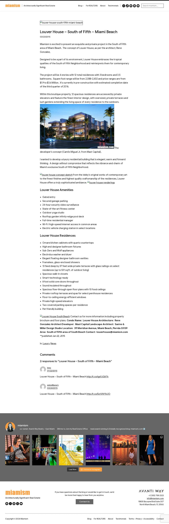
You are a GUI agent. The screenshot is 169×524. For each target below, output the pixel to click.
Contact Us (84, 502)
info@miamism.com (155, 498)
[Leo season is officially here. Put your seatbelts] (125, 450)
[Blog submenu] (82, 5)
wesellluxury (53, 385)
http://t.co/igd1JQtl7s (97, 376)
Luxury (46, 343)
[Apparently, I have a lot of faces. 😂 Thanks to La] (17, 450)
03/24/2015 (52, 388)
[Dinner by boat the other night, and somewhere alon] (44, 450)
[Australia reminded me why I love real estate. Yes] (151, 450)
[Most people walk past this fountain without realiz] (98, 450)
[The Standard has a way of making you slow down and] (71, 450)
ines (49, 368)
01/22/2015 (52, 371)
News (53, 343)
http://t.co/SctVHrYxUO (98, 394)
